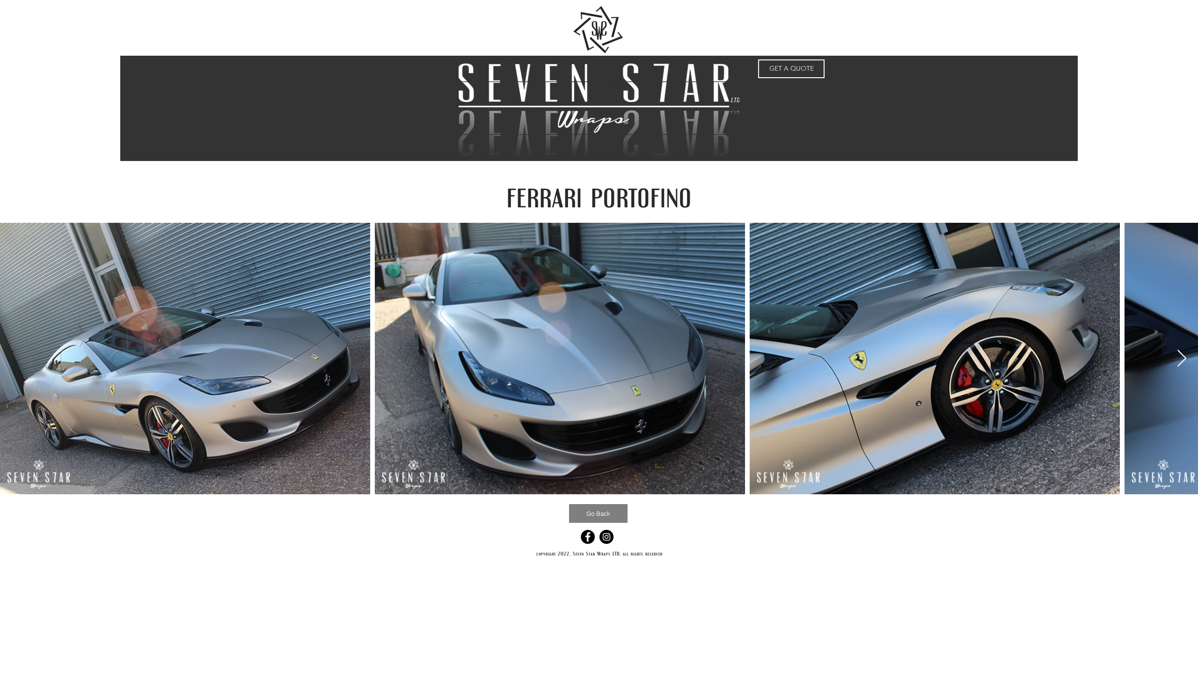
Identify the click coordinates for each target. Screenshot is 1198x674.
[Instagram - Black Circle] (606, 537)
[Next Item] (1181, 359)
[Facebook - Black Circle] (588, 537)
